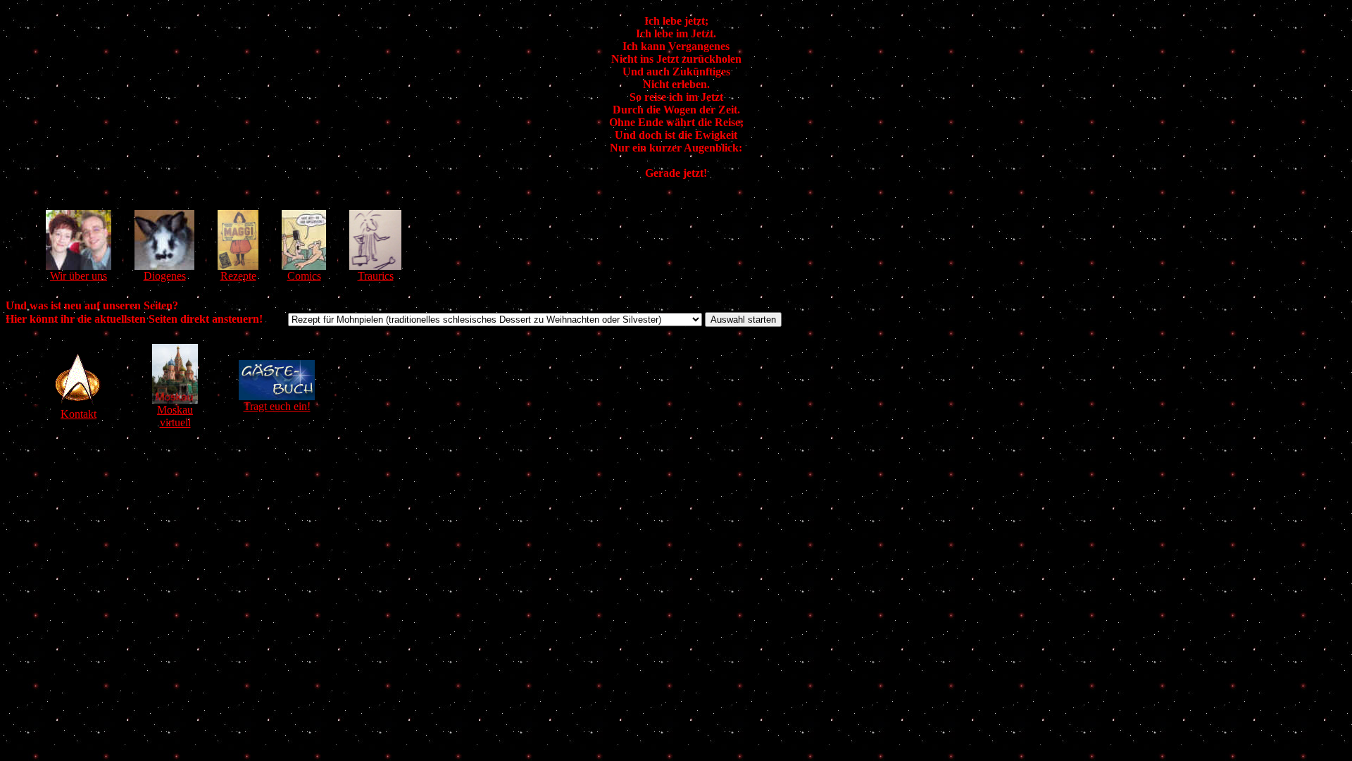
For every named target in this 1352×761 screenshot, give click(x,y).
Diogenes (165, 276)
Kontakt (78, 414)
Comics (304, 276)
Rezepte (238, 276)
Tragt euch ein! (277, 406)
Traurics (376, 276)
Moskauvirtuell (175, 416)
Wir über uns (78, 276)
